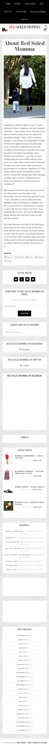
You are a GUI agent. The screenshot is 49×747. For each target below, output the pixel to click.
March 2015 (23, 660)
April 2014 (22, 706)
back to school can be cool (17, 555)
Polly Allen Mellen (14, 542)
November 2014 (22, 677)
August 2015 (22, 640)
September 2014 (22, 685)
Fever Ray (10, 538)
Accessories (30, 4)
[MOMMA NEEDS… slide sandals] (9, 491)
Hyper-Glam (21, 12)
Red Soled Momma (37, 12)
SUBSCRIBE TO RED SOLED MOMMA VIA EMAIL (24, 293)
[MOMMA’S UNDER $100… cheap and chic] (9, 460)
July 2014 (23, 693)
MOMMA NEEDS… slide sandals (30, 487)
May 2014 (23, 701)
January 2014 (23, 718)
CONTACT (24, 20)
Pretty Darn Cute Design (37, 743)
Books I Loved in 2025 (15, 531)
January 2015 (23, 668)
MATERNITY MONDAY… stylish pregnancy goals (29, 472)
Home (8, 4)
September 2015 (23, 635)
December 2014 (22, 673)
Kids (41, 4)
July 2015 (23, 644)
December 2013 (22, 722)
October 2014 (23, 681)
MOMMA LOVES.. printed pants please (29, 503)
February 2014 (23, 714)
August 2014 (22, 689)
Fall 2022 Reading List (14, 548)
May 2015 (23, 652)
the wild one (11, 565)
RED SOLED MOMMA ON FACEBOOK (24, 375)
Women (17, 4)
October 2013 (23, 730)
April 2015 (22, 656)
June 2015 (23, 648)
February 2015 (23, 664)
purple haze (11, 561)
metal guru (12, 569)
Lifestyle (8, 12)
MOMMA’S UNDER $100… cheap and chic (29, 457)
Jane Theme (21, 743)
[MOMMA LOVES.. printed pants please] (9, 506)
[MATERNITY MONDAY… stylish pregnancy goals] (9, 475)
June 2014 (23, 697)
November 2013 (22, 726)
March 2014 (23, 710)
